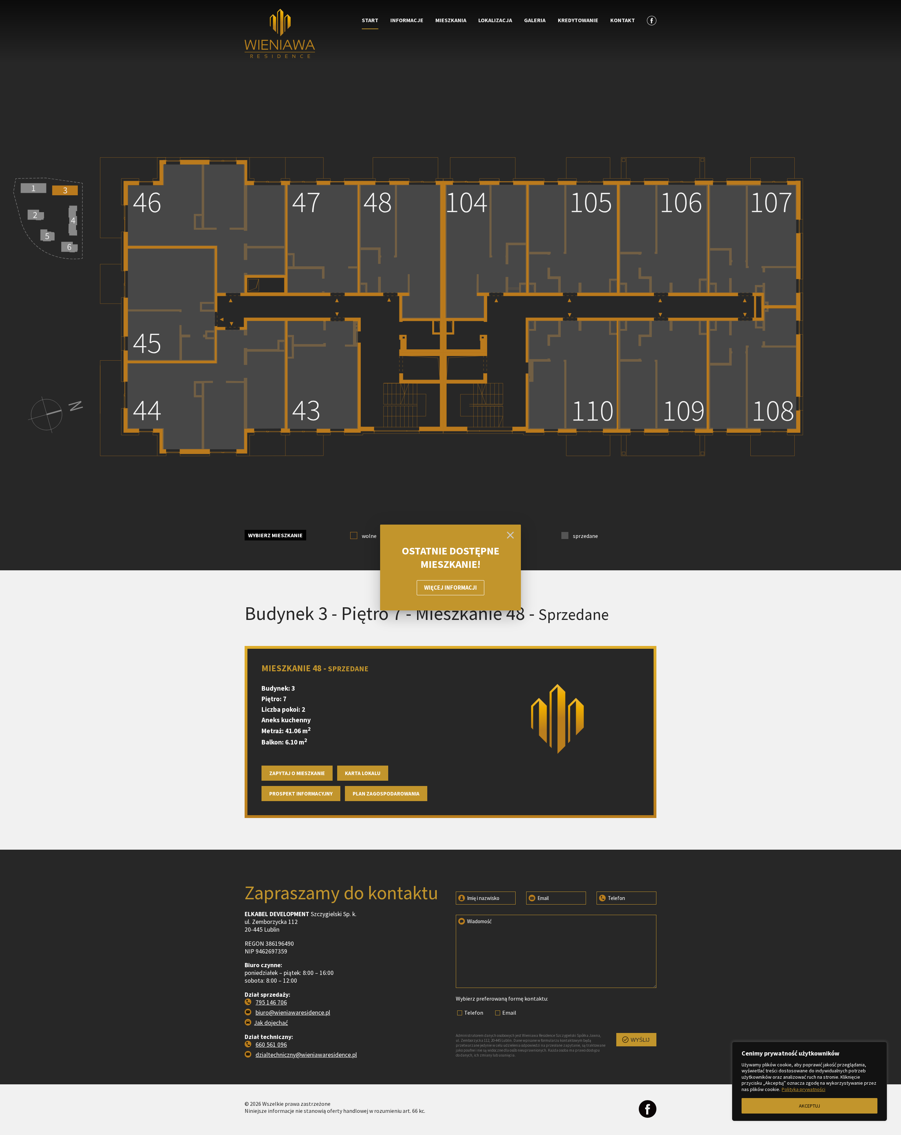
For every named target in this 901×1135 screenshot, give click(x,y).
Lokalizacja (495, 20)
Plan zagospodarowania (386, 793)
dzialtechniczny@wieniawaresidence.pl (306, 1055)
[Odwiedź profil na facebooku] (647, 1109)
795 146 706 (271, 1002)
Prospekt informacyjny (301, 793)
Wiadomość (479, 921)
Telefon (616, 898)
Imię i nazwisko (482, 898)
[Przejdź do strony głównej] (296, 34)
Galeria (535, 20)
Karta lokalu (362, 773)
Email (542, 898)
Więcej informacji (450, 587)
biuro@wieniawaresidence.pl (293, 1012)
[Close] (510, 535)
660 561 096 (271, 1044)
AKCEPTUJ (809, 1106)
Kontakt (622, 20)
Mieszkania (450, 20)
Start (370, 20)
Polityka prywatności (803, 1089)
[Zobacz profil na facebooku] (651, 20)
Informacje (406, 20)
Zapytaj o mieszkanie (297, 773)
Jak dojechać (271, 1023)
